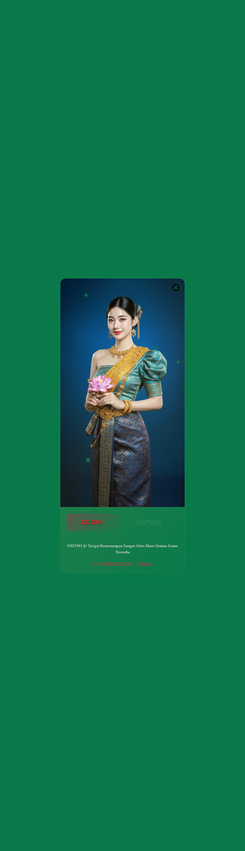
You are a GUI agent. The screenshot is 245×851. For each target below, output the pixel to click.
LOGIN (92, 522)
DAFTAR (149, 522)
